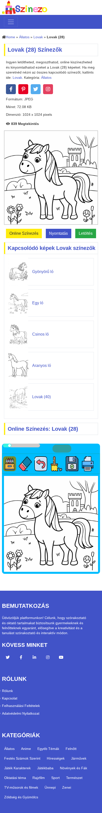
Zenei (66, 787)
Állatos (24, 37)
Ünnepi (50, 787)
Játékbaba (45, 768)
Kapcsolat (9, 698)
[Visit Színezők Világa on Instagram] (47, 658)
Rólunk (7, 691)
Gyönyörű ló (42, 272)
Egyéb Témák (48, 749)
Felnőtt (71, 749)
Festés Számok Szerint (22, 758)
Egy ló (37, 303)
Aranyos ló (41, 365)
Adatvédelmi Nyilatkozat (20, 713)
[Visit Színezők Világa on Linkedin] (34, 658)
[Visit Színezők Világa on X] (7, 658)
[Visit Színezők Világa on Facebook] (21, 658)
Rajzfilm (38, 778)
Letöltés (86, 233)
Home (10, 37)
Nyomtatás (58, 233)
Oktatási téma (15, 778)
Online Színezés (23, 233)
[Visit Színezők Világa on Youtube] (61, 658)
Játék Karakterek (17, 768)
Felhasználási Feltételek (21, 706)
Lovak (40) (41, 397)
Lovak (38, 37)
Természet (74, 778)
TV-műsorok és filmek (21, 787)
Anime (26, 749)
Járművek (78, 758)
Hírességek (56, 758)
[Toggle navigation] (11, 22)
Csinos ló (40, 334)
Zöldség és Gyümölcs (21, 797)
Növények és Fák (73, 768)
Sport (55, 778)
